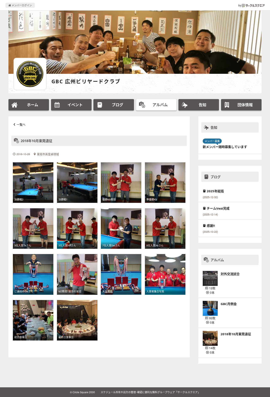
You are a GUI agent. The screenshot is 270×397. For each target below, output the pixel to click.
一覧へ (21, 124)
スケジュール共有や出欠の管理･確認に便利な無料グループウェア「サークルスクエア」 (150, 392)
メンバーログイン (21, 5)
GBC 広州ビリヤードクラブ (86, 81)
